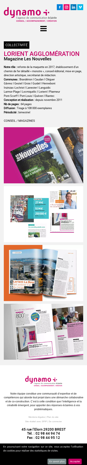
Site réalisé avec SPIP (36, 421)
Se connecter (55, 421)
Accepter (75, 461)
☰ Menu (43, 28)
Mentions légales (37, 417)
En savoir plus (57, 461)
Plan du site (52, 417)
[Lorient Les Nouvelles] (43, 155)
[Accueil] (30, 14)
